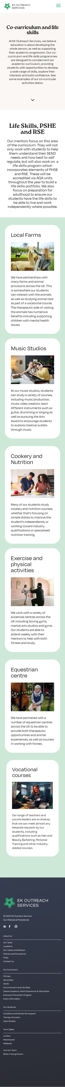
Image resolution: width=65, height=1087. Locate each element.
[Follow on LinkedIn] (4, 926)
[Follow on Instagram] (16, 926)
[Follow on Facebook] (9, 926)
